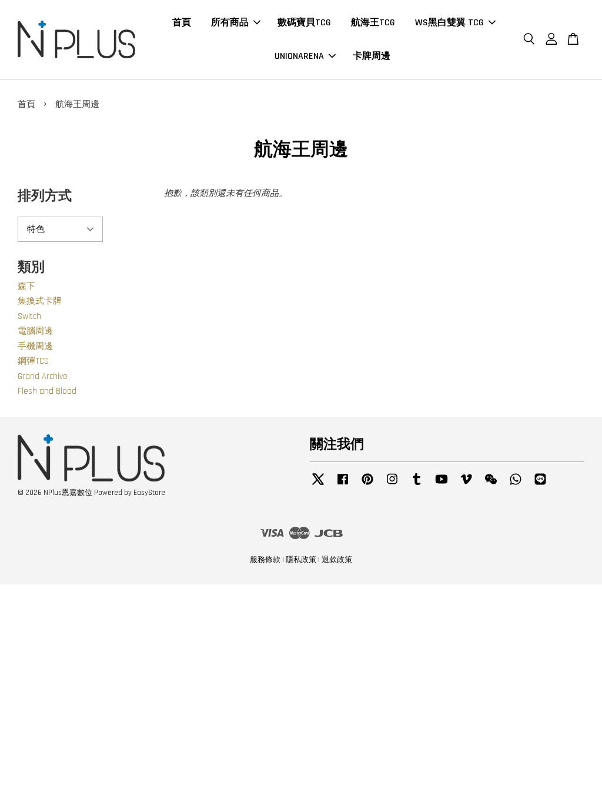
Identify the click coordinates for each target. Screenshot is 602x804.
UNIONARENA (299, 56)
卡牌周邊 (371, 56)
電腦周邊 (35, 331)
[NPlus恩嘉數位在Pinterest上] (367, 485)
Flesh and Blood (47, 391)
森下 (26, 286)
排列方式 (45, 196)
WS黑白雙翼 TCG (449, 22)
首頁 (181, 22)
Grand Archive (43, 376)
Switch (29, 316)
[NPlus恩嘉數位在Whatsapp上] (515, 485)
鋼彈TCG (33, 361)
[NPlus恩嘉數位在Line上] (540, 485)
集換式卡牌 (40, 301)
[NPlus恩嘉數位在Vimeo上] (466, 485)
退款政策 (337, 559)
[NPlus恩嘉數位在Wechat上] (491, 485)
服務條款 (265, 559)
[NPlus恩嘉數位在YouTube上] (441, 485)
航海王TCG (373, 22)
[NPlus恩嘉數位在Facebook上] (343, 485)
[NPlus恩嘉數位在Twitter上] (318, 485)
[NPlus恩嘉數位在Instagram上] (392, 485)
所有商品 (230, 22)
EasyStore (149, 492)
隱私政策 (301, 559)
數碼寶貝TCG (304, 22)
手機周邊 (35, 346)
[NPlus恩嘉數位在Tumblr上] (417, 485)
